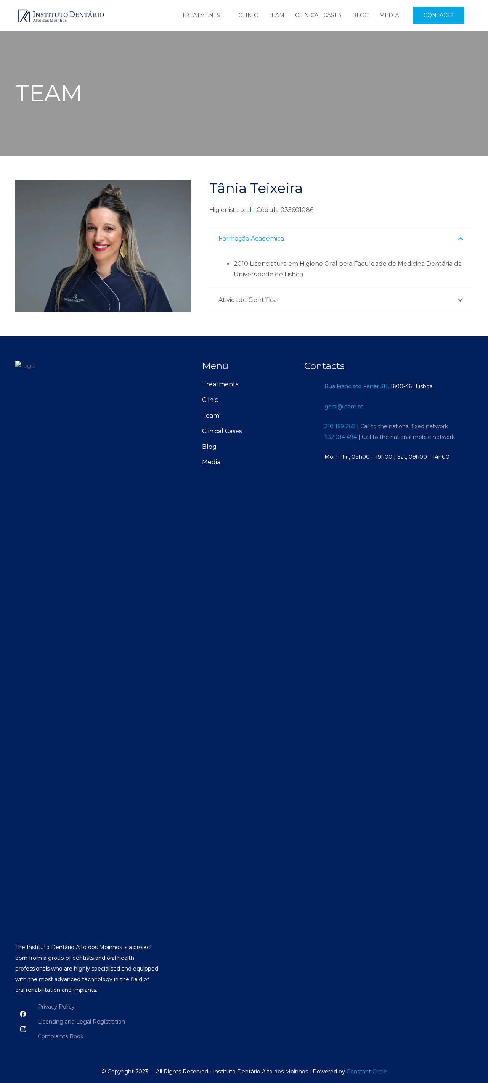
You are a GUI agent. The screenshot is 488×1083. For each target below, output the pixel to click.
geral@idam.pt (343, 406)
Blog (209, 446)
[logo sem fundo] (60, 15)
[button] (225, 15)
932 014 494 (340, 437)
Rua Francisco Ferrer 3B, (356, 386)
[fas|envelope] (314, 406)
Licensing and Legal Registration (81, 1021)
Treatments (220, 384)
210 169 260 (339, 426)
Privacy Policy (56, 1006)
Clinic (210, 399)
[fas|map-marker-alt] (314, 386)
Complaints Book (60, 1036)
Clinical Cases (222, 431)
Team (210, 415)
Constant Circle (366, 1071)
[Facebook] (22, 1014)
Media (211, 462)
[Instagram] (22, 1029)
